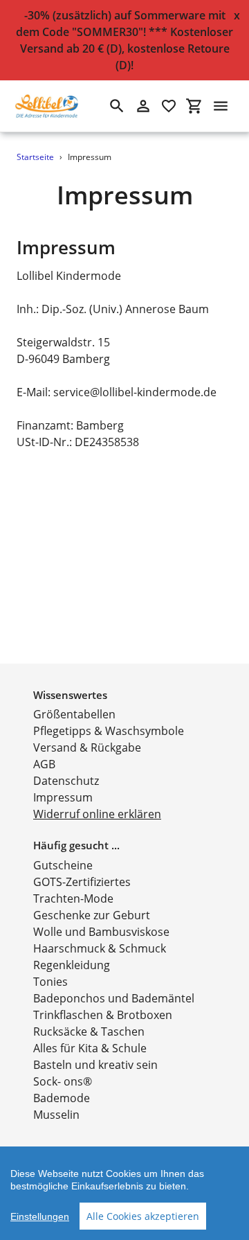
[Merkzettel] (168, 106)
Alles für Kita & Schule (90, 1048)
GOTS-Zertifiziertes (82, 881)
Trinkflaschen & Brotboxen (102, 1014)
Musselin (56, 1114)
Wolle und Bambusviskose (101, 931)
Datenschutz (66, 780)
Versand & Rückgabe (87, 747)
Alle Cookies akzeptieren (142, 1216)
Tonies (50, 981)
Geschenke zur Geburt (91, 915)
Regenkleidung (71, 965)
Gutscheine (63, 865)
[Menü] (221, 106)
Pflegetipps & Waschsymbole (108, 730)
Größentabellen (74, 714)
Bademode (61, 1098)
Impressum (63, 797)
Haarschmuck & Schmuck (99, 948)
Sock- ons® (62, 1081)
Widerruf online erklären (97, 814)
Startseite (35, 157)
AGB (44, 764)
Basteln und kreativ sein (95, 1064)
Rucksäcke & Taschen (89, 1031)
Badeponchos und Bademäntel (113, 998)
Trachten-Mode (73, 898)
